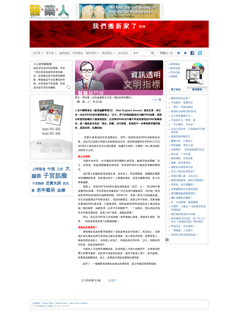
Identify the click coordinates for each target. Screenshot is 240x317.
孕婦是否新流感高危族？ (184, 234)
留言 (113, 280)
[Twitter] (200, 53)
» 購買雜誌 (174, 64)
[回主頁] (185, 53)
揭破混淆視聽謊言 (180, 136)
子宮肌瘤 (55, 175)
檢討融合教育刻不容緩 (183, 214)
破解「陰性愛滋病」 (182, 162)
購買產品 (107, 52)
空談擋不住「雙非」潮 (183, 120)
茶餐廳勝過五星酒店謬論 (184, 189)
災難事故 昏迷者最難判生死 (187, 149)
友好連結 (123, 52)
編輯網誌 (64, 52)
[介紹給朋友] (178, 53)
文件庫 (37, 52)
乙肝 (60, 169)
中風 (51, 169)
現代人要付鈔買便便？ (183, 171)
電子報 (50, 52)
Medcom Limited (46, 306)
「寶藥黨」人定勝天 (182, 230)
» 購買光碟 (174, 68)
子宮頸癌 (38, 183)
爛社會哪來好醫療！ (182, 197)
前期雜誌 (78, 52)
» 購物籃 (173, 76)
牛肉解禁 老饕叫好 (182, 102)
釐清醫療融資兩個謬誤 (183, 193)
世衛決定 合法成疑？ (183, 226)
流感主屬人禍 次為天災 (184, 176)
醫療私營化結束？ (180, 98)
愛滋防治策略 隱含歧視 (183, 111)
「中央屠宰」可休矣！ (183, 124)
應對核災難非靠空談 (182, 167)
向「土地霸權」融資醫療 (184, 202)
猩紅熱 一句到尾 (180, 154)
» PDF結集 (174, 72)
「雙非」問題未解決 (182, 107)
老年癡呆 (46, 189)
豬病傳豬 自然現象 (182, 158)
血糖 (61, 190)
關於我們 (91, 52)
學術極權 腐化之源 (182, 145)
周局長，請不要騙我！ (183, 184)
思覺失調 (53, 183)
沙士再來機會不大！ (182, 115)
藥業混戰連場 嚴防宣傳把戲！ (188, 180)
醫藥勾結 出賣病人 (182, 140)
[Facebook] (192, 53)
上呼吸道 (39, 169)
